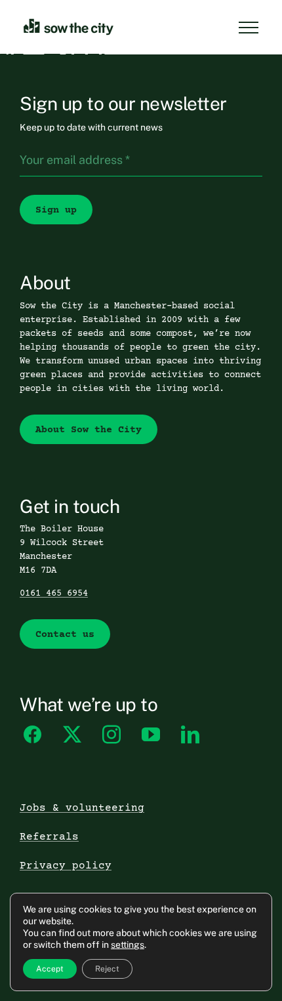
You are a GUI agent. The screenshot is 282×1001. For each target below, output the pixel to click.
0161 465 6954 (54, 593)
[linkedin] (190, 734)
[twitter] (72, 734)
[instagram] (111, 734)
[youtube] (151, 734)
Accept (50, 968)
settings (127, 944)
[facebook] (33, 734)
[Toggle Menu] (248, 27)
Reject (107, 968)
